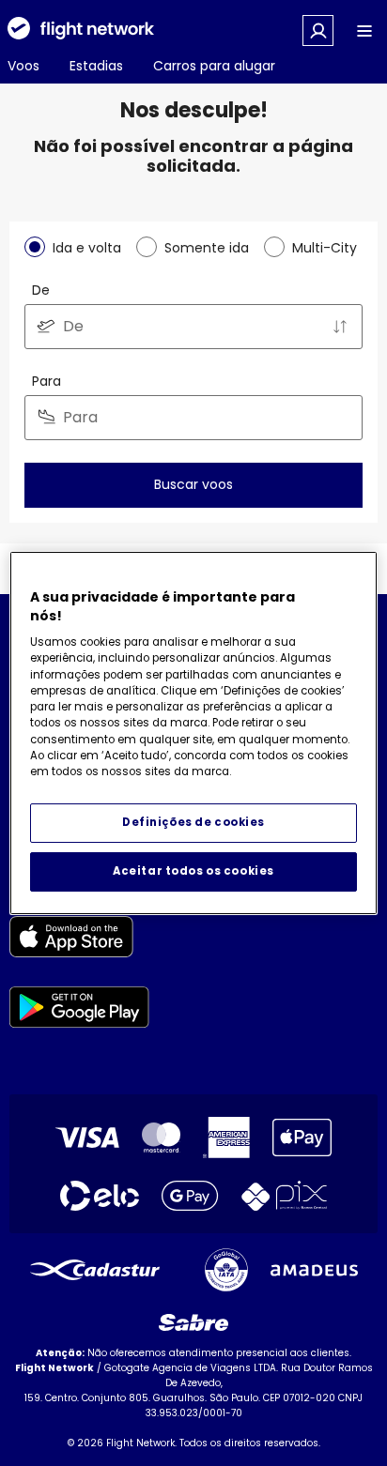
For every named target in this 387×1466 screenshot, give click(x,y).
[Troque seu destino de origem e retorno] (340, 326)
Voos (23, 65)
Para (46, 381)
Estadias (96, 65)
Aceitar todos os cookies (193, 870)
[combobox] (193, 326)
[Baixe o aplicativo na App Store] (79, 940)
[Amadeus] (314, 1270)
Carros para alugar (214, 65)
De (41, 290)
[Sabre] (193, 1322)
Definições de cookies (193, 822)
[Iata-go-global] (226, 1269)
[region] (193, 733)
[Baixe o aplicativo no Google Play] (79, 1010)
